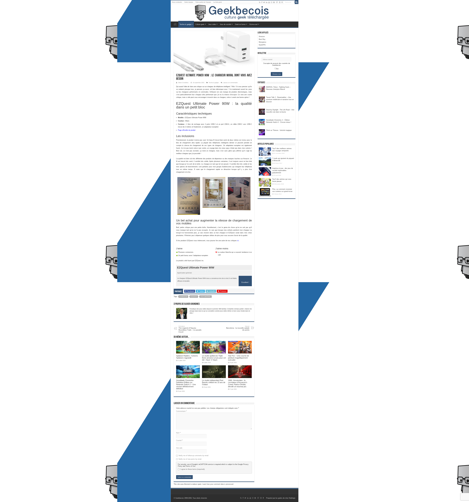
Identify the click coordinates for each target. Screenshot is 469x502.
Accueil (175, 24)
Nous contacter (177, 2)
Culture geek (199, 24)
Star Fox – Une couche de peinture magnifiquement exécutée (238, 358)
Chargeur (183, 296)
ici (238, 240)
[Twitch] (277, 2)
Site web (179, 448)
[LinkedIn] (267, 2)
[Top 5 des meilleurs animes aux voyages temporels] (265, 151)
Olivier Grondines (183, 82)
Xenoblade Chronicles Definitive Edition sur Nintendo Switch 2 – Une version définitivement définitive (186, 384)
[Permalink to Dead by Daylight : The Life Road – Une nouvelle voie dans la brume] (262, 111)
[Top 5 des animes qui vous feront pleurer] (265, 182)
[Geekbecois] (234, 12)
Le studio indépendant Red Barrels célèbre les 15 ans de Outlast (213, 382)
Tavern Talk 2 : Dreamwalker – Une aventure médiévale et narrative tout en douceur (280, 99)
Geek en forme (240, 24)
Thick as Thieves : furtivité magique (279, 130)
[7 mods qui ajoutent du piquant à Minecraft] (265, 161)
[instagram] (271, 2)
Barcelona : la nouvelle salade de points (237, 328)
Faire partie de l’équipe (203, 2)
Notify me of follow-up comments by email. (194, 455)
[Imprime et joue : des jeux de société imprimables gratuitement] (265, 171)
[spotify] (274, 2)
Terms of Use (190, 466)
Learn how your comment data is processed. (218, 484)
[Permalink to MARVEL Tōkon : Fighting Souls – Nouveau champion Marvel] (262, 89)
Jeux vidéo (212, 24)
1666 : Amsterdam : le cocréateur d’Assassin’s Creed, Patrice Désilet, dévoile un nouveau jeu (237, 383)
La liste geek (217, 2)
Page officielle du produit (186, 130)
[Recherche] (296, 2)
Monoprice (262, 42)
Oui (277, 69)
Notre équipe (188, 2)
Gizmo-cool (253, 24)
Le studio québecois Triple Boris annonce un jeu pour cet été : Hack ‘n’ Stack (214, 358)
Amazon (262, 36)
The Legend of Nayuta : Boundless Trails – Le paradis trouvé (190, 329)
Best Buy (262, 39)
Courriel (179, 440)
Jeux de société (225, 24)
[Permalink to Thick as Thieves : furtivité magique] (262, 132)
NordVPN (262, 45)
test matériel (206, 296)
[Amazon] (280, 2)
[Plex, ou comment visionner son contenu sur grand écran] (265, 192)
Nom (178, 433)
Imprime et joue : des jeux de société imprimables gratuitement (282, 170)
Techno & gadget (186, 24)
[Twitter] (264, 2)
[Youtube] (269, 2)
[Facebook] (262, 2)
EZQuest (194, 296)
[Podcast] (282, 2)
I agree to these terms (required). (192, 469)
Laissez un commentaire (230, 82)
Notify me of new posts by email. (190, 459)
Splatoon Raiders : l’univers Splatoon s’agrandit (187, 357)
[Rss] (260, 2)
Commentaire (181, 411)
